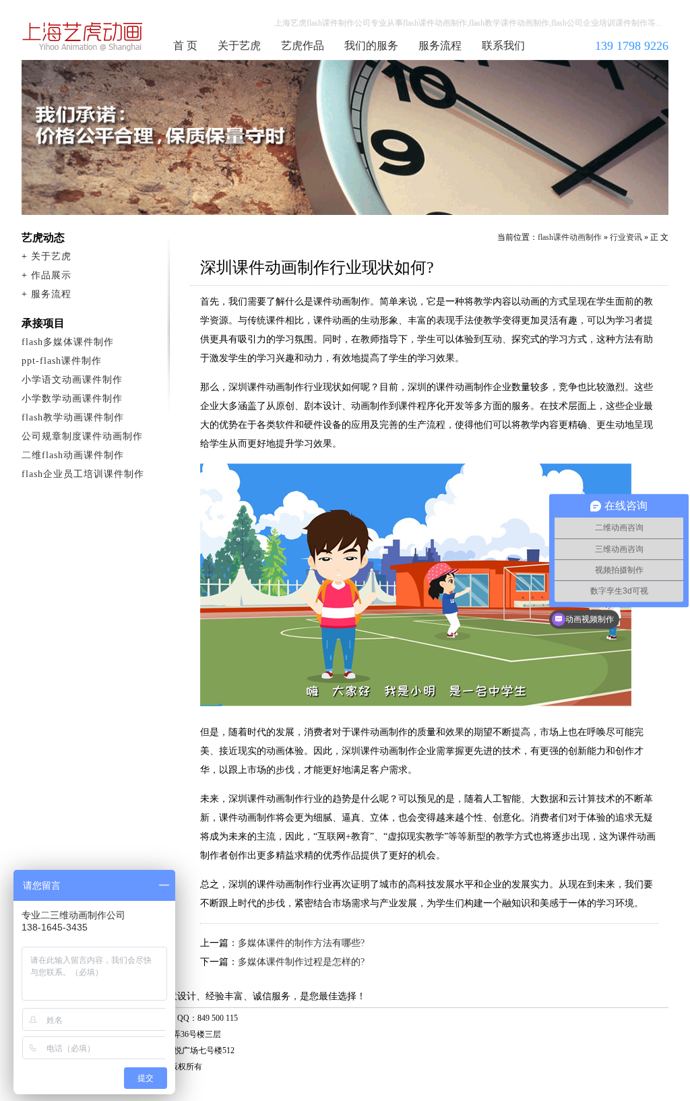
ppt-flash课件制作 (62, 361)
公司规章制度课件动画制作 (82, 436)
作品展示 (51, 275)
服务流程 (440, 45)
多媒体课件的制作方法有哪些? (301, 943)
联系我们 (503, 45)
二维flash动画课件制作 (73, 455)
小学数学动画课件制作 (72, 399)
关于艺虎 (239, 45)
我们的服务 (371, 45)
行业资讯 (626, 237)
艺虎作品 (302, 45)
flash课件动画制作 (83, 36)
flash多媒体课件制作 (68, 342)
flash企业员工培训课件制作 (83, 474)
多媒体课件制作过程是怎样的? (301, 962)
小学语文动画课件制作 (72, 380)
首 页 (185, 45)
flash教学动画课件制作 (73, 417)
